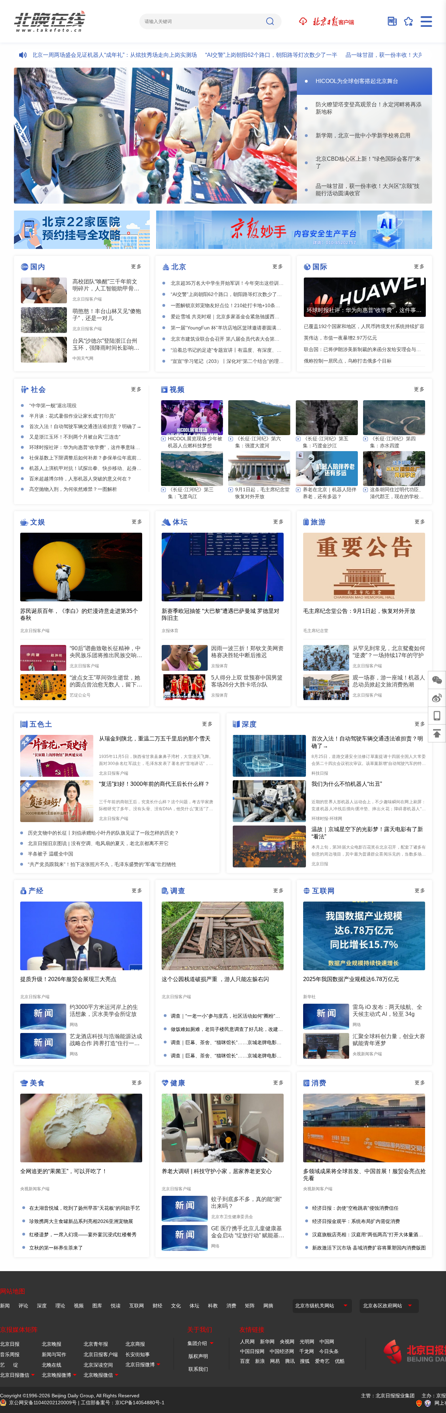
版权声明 (198, 1356)
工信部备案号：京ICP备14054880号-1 (122, 1402)
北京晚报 (51, 1344)
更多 (136, 266)
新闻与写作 (54, 1354)
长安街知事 (137, 1354)
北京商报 (135, 1344)
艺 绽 (9, 1365)
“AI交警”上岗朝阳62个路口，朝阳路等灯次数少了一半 (244, 55)
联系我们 (198, 1369)
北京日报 (10, 1344)
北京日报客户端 (101, 1354)
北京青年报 (96, 1344)
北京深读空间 (98, 1365)
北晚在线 (51, 1365)
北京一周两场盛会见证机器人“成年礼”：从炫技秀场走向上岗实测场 (87, 55)
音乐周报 (10, 1354)
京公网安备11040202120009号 (43, 1402)
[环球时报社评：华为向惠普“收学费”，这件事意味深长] (365, 297)
